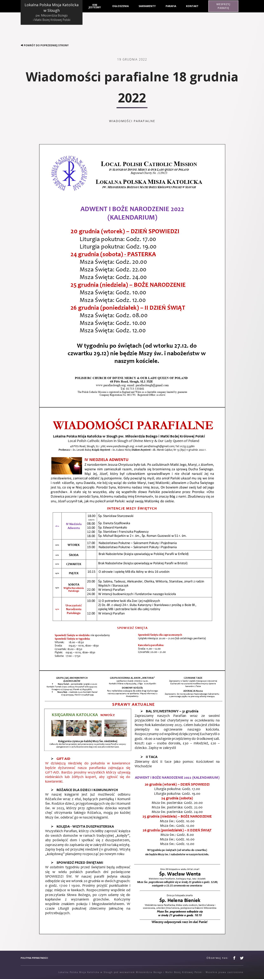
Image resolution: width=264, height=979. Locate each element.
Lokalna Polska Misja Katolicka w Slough (52, 12)
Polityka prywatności (34, 957)
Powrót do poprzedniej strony (46, 45)
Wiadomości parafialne (132, 121)
